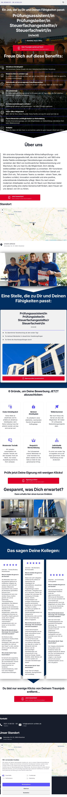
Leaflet (46, 240)
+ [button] (2, 210)
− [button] (2, 212)
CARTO (65, 240)
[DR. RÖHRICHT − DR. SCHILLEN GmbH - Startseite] (11, 2)
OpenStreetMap (53, 240)
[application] (33, 224)
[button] (33, 224)
